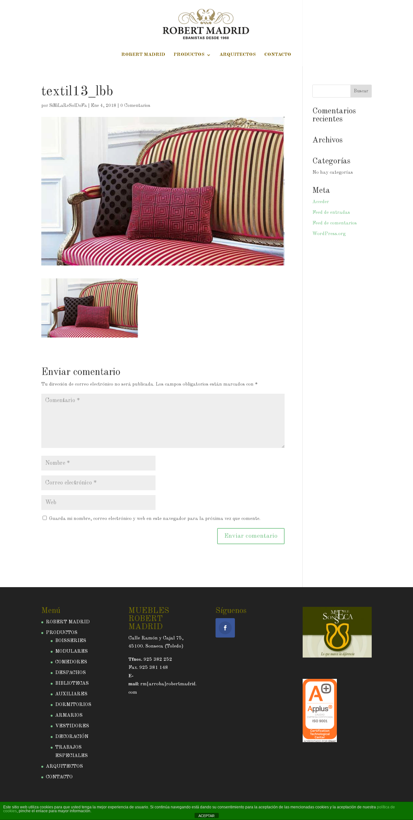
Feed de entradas (331, 212)
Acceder (320, 202)
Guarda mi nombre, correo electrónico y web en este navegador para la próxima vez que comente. (154, 518)
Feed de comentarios (334, 223)
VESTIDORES (72, 726)
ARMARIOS (69, 715)
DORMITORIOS (73, 704)
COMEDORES (71, 662)
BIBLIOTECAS (72, 683)
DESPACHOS (70, 672)
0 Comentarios (135, 105)
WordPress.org (329, 234)
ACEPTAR (206, 816)
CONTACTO (277, 55)
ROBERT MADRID (143, 55)
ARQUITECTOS (237, 55)
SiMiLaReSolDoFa (68, 105)
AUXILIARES (71, 694)
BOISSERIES (70, 640)
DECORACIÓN (71, 736)
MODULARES (71, 651)
